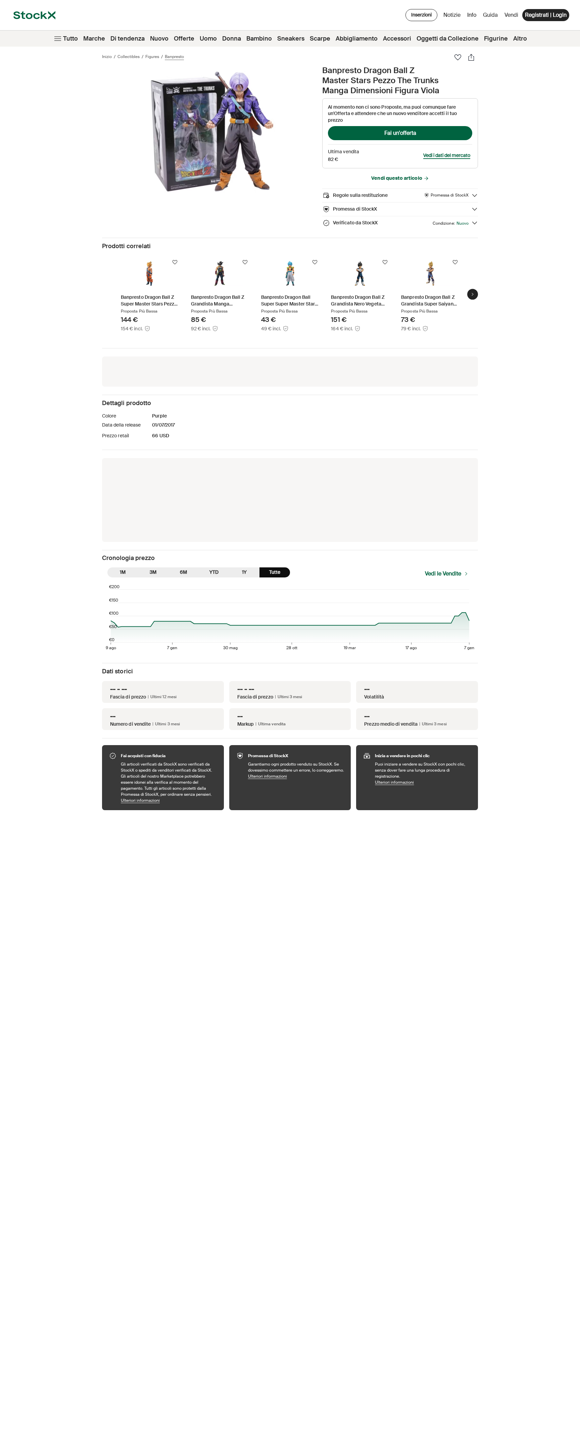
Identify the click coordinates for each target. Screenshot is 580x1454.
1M (123, 572)
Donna (231, 39)
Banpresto (174, 56)
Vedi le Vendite (443, 573)
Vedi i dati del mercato (446, 155)
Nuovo (159, 39)
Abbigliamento (357, 39)
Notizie (452, 14)
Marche (94, 39)
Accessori (397, 39)
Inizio (107, 56)
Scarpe (320, 39)
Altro (520, 39)
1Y (244, 572)
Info (473, 16)
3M (153, 572)
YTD (214, 572)
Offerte (184, 39)
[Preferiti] (458, 57)
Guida (490, 14)
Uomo (208, 39)
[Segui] (175, 262)
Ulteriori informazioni (169, 800)
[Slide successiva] (472, 294)
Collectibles (128, 56)
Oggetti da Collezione (448, 39)
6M (183, 572)
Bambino (259, 39)
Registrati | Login (546, 14)
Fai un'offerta (400, 132)
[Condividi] (471, 57)
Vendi (511, 14)
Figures (152, 56)
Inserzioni (421, 15)
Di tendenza (127, 39)
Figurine (496, 39)
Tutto (70, 39)
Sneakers (290, 39)
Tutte (274, 572)
